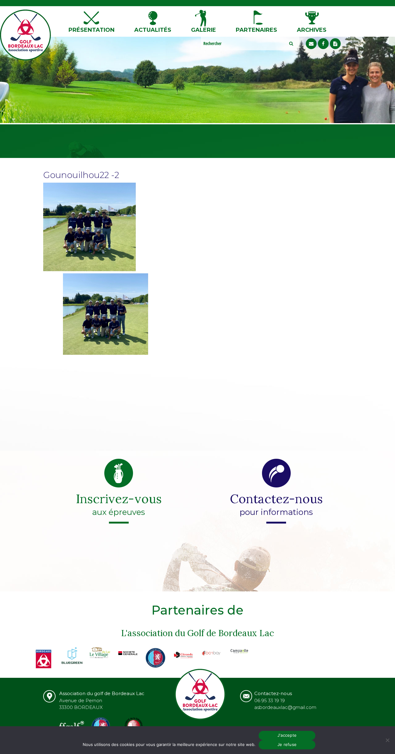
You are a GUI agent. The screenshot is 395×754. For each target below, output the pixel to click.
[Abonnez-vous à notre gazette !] (335, 43)
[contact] (311, 43)
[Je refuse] (387, 740)
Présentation (91, 30)
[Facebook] (323, 43)
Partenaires (256, 30)
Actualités (152, 30)
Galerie (203, 30)
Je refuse (287, 744)
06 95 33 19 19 (269, 700)
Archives (311, 30)
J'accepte (287, 735)
